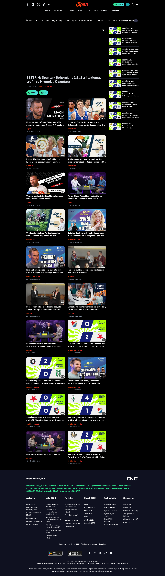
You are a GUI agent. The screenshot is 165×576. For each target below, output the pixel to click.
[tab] (33, 20)
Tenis (88, 10)
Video (79, 10)
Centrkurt (29, 166)
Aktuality (71, 276)
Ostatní (104, 10)
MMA (96, 10)
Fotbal (47, 10)
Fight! (28, 129)
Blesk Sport (115, 10)
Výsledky (70, 10)
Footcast (29, 350)
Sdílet (33, 93)
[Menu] (137, 4)
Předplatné (119, 4)
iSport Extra (72, 129)
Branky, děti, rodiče (74, 239)
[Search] (132, 4)
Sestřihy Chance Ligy (45, 86)
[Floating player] (103, 30)
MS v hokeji (58, 10)
